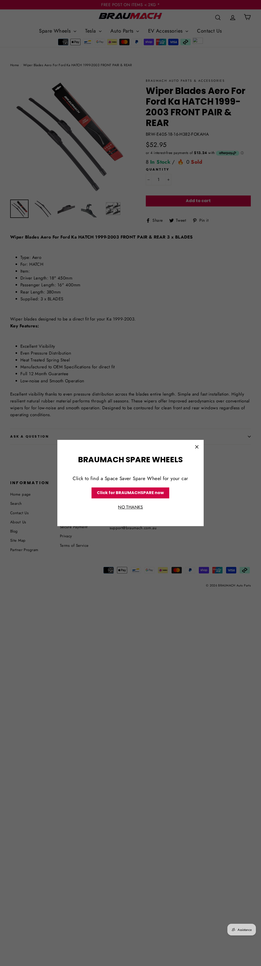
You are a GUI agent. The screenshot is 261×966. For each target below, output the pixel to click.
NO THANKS (130, 507)
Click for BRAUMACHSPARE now (130, 493)
